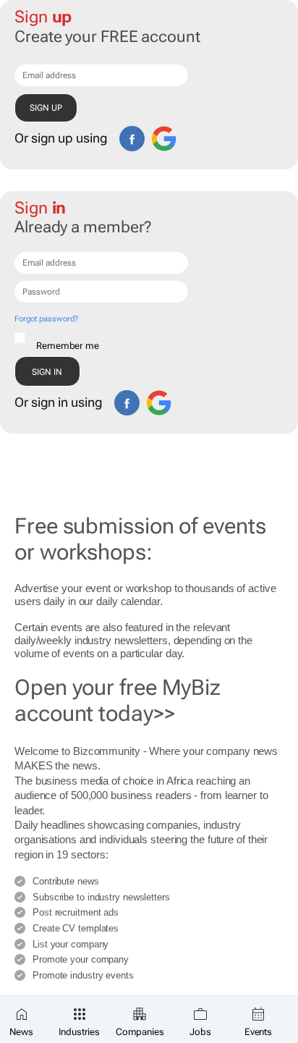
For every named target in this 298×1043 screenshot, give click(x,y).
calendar (140, 601)
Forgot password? (45, 319)
